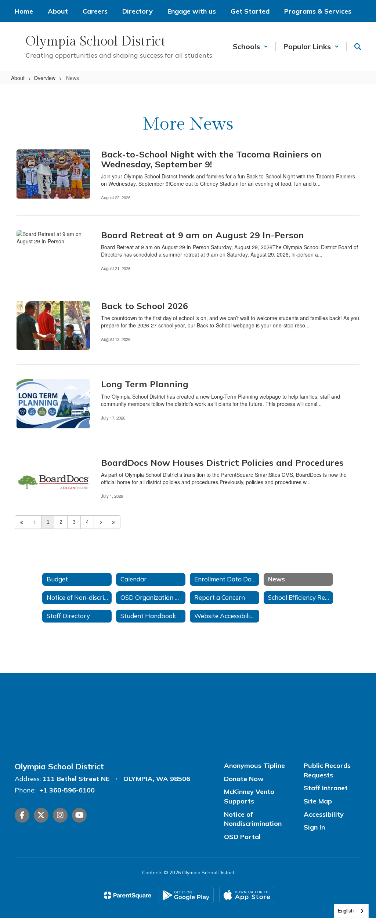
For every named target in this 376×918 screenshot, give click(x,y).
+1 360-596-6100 (67, 790)
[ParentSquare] (127, 895)
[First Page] (21, 522)
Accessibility (324, 814)
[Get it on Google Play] (186, 895)
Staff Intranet (326, 788)
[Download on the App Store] (246, 895)
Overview (44, 77)
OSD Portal (242, 836)
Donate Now (244, 778)
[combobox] (351, 911)
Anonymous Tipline (254, 765)
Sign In (314, 827)
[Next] (100, 522)
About (18, 77)
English (346, 910)
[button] (250, 46)
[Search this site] (357, 46)
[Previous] (34, 522)
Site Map (318, 801)
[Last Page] (113, 522)
